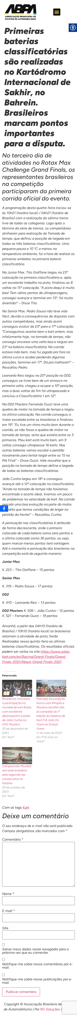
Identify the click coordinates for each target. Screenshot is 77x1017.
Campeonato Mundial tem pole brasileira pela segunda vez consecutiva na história (16, 774)
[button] (56, 12)
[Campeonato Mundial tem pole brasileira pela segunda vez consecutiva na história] (17, 755)
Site (5, 928)
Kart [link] (26, 807)
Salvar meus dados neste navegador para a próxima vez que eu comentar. (35, 951)
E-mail (8, 911)
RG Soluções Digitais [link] (56, 1009)
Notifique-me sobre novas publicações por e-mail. (37, 981)
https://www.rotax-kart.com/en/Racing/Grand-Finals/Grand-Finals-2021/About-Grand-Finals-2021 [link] (36, 657)
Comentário (12, 839)
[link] (20, 12)
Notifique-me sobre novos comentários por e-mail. (37, 965)
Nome (8, 894)
